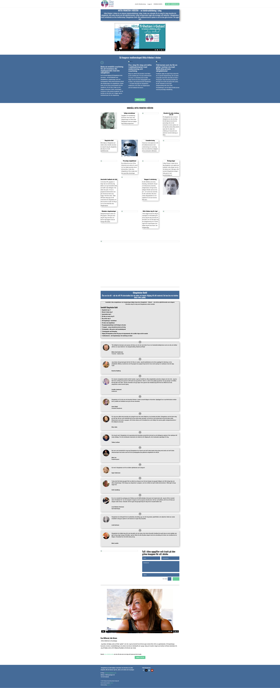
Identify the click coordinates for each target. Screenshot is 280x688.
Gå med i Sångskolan (172, 4)
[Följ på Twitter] (146, 670)
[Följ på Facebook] (143, 670)
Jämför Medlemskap (140, 4)
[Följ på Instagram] (149, 670)
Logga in (149, 4)
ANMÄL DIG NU (140, 99)
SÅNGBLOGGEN (158, 4)
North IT (108, 684)
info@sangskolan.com (110, 673)
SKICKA (176, 579)
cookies (111, 682)
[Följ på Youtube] (152, 670)
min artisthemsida (109, 654)
